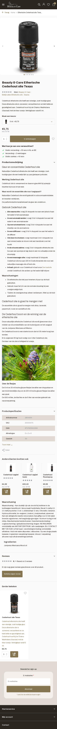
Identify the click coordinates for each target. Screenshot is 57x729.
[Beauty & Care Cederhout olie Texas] (14, 603)
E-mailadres (28, 675)
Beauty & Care (24, 92)
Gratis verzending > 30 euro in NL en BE (20, 150)
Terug (6, 12)
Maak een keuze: (9, 116)
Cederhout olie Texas (11, 617)
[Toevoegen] (6, 491)
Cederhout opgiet (11, 475)
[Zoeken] (39, 4)
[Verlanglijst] (48, 4)
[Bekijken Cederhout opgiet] (11, 468)
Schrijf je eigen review (12, 574)
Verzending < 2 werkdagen (15, 153)
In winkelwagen (30, 139)
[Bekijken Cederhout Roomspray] (52, 468)
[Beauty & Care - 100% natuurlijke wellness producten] (14, 4)
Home (13, 12)
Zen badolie (47, 267)
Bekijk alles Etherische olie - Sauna (15, 95)
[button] (24, 74)
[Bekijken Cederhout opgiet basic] (31, 468)
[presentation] (2, 46)
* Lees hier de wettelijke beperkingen (28, 694)
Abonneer (28, 689)
